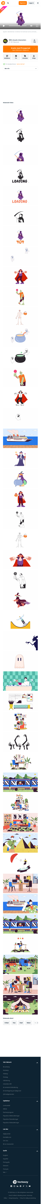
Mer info (7, 67)
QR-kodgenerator (8, 1093)
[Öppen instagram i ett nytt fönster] (13, 1185)
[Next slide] (33, 1022)
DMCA (5, 1108)
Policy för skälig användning (28, 1197)
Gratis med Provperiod (20, 49)
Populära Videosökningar (11, 1122)
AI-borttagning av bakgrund (12, 1090)
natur (29, 1022)
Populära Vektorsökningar (11, 1115)
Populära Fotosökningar (10, 1118)
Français (5, 1168)
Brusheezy (6, 1066)
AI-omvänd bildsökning (10, 1086)
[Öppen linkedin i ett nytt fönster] (17, 1185)
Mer (4, 1171)
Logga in (31, 3)
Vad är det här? (21, 64)
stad (21, 1022)
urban (7, 1022)
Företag (5, 1076)
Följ (34, 42)
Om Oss (5, 1140)
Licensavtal (6, 1105)
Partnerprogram (8, 1111)
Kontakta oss (7, 1136)
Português (6, 1161)
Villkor (5, 1197)
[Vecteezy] (3, 3)
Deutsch (5, 1165)
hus (14, 1022)
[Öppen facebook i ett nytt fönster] (10, 1185)
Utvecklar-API (7, 1083)
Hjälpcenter (6, 1133)
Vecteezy (6, 1069)
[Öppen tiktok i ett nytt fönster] (23, 1185)
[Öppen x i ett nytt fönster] (26, 1185)
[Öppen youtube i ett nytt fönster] (29, 1185)
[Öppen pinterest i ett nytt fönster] (20, 1185)
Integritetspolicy (13, 1197)
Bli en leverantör (8, 1143)
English (5, 1154)
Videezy (5, 1073)
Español (5, 1158)
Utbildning (6, 1080)
